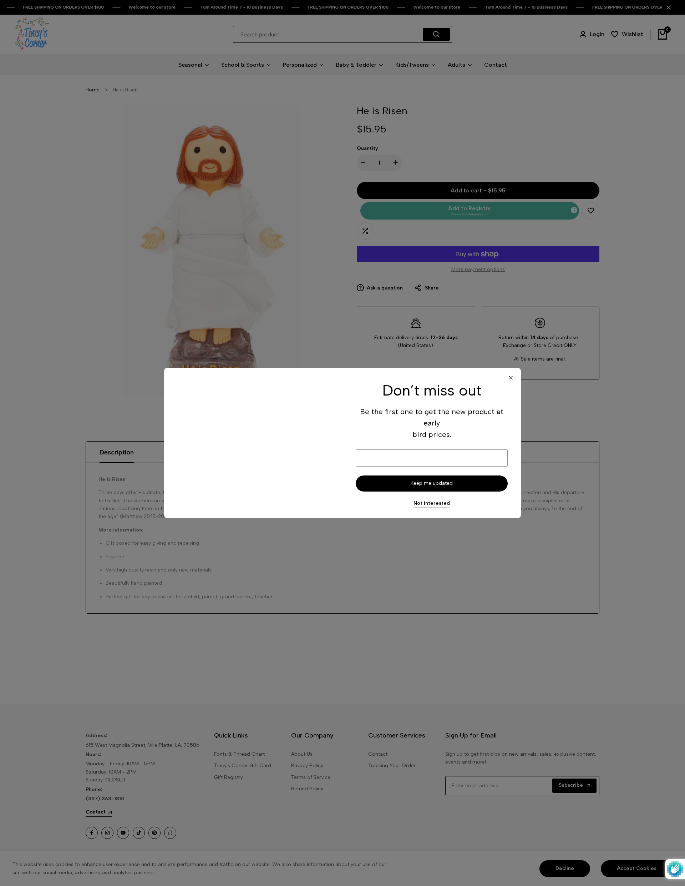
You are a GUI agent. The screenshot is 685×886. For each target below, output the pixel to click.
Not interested (431, 503)
